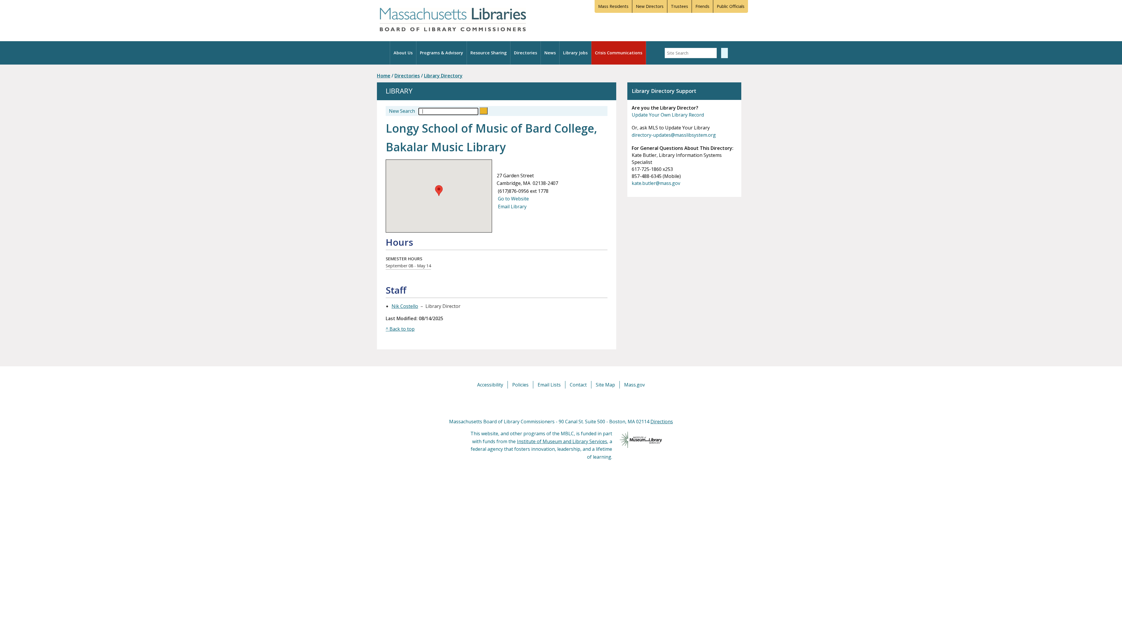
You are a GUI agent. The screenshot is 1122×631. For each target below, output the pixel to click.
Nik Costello (405, 306)
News (550, 53)
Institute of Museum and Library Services (562, 441)
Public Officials (730, 6)
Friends (702, 6)
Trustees (679, 6)
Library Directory (443, 75)
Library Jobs (575, 53)
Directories (525, 53)
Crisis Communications (618, 53)
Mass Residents (613, 6)
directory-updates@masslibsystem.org (674, 135)
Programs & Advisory (441, 53)
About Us (403, 53)
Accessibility (490, 385)
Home (383, 75)
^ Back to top (400, 329)
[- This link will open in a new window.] (567, 402)
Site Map (605, 385)
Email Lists (549, 385)
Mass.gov (634, 385)
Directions (661, 421)
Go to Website (513, 198)
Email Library (512, 206)
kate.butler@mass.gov (656, 183)
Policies (520, 385)
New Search (402, 111)
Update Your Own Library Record (668, 115)
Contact (578, 385)
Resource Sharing (488, 53)
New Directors (650, 6)
